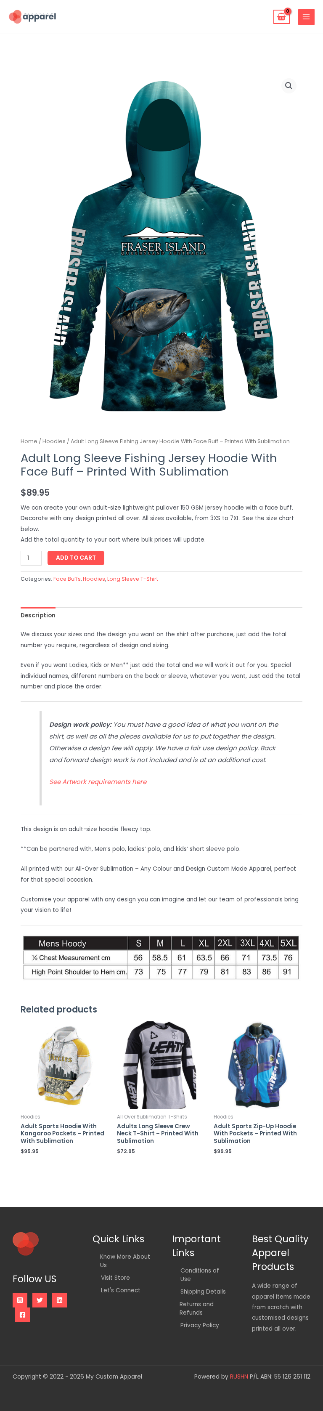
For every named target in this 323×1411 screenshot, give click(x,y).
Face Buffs (67, 578)
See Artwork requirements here (97, 781)
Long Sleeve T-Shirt (132, 578)
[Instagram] (20, 1300)
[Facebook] (22, 1314)
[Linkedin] (59, 1300)
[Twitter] (39, 1300)
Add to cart (76, 558)
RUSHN (239, 1377)
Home (29, 441)
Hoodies (54, 441)
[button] (289, 85)
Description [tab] (38, 615)
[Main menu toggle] (306, 17)
